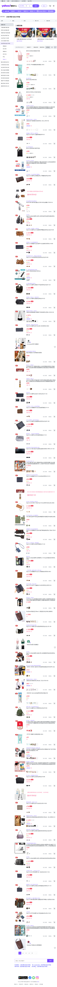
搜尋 (50, 960)
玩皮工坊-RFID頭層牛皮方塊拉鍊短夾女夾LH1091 (38, 913)
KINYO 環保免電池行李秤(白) (33, 271)
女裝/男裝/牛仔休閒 (5, 38)
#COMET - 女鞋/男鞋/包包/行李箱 (39, 966)
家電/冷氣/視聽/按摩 (5, 30)
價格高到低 (42, 47)
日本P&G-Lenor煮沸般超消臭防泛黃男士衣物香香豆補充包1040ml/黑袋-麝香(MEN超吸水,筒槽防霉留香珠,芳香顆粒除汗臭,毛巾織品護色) (40, 599)
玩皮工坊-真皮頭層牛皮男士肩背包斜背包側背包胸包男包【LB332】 (40, 216)
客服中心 (16, 984)
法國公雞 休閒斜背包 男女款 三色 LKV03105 (37, 680)
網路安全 (31, 984)
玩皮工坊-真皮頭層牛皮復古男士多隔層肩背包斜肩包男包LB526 (40, 653)
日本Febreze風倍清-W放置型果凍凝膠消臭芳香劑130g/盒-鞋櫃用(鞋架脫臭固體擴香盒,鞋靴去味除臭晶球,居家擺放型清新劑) (40, 927)
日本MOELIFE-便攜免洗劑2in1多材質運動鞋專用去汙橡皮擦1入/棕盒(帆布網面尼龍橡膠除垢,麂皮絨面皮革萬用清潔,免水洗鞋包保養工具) (40, 367)
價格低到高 (36, 47)
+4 (36, 321)
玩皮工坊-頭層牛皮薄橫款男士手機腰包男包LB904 (38, 175)
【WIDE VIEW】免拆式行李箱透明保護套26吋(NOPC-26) (40, 667)
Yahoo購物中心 (9, 6)
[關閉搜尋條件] (26, 6)
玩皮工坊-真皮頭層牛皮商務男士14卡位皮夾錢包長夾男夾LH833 (40, 558)
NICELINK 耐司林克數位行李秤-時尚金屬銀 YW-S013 (39, 202)
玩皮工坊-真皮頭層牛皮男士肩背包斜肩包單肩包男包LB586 (40, 858)
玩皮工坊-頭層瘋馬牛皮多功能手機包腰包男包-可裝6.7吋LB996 (40, 531)
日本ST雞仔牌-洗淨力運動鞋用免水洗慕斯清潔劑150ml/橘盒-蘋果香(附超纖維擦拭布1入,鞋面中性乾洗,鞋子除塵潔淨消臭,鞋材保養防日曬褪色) (40, 463)
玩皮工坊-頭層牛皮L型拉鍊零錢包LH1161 (36, 435)
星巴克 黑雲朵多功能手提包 (33, 148)
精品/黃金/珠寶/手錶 (5, 35)
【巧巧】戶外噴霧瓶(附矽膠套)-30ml (35, 64)
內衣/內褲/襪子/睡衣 (5, 40)
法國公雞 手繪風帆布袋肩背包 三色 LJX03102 (37, 121)
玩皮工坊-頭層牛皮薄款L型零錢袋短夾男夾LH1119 (38, 885)
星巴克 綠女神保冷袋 (31, 79)
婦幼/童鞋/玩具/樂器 (5, 72)
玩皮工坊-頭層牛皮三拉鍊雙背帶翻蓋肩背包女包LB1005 (40, 230)
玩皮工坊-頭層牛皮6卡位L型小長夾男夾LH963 (37, 326)
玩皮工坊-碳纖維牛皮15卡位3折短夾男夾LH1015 (38, 476)
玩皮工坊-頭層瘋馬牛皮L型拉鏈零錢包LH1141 (37, 407)
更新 (38, 981)
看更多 (31, 11)
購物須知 (26, 984)
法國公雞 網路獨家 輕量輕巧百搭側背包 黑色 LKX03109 (40, 312)
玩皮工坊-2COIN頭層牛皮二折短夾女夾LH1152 (38, 872)
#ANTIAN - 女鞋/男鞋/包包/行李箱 (22, 966)
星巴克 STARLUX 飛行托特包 (33, 92)
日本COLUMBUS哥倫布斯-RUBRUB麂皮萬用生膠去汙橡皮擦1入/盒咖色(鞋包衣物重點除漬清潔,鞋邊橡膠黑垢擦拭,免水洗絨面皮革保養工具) (41, 380)
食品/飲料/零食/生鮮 (5, 67)
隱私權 (36, 984)
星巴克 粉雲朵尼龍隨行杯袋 (33, 51)
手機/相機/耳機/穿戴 (5, 27)
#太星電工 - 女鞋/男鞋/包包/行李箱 (22, 965)
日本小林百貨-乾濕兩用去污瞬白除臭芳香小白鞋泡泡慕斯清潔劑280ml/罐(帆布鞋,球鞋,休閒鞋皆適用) (41, 162)
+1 (36, 744)
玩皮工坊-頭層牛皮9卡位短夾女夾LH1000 (36, 803)
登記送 (19, 11)
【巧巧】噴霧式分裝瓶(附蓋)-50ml (34, 734)
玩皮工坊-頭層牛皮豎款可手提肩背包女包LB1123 (38, 285)
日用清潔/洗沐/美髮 (5, 64)
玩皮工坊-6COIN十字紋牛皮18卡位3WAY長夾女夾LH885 (40, 503)
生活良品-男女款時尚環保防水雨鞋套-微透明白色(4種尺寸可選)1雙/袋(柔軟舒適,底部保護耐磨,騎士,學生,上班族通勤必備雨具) (41, 845)
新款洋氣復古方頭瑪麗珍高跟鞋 (34, 352)
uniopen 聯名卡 (42, 11)
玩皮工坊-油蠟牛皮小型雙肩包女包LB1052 (36, 708)
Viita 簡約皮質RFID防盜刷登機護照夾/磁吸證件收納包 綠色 (40, 516)
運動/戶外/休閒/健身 (5, 80)
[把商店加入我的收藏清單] (55, 347)
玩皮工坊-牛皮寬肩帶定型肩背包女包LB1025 (37, 257)
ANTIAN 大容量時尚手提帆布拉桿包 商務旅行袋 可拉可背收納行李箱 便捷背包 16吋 (41, 750)
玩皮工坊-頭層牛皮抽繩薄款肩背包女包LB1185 (37, 421)
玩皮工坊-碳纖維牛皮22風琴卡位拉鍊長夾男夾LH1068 (39, 243)
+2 (36, 75)
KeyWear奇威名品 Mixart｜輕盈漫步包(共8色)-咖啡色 (39, 611)
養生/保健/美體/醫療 (5, 70)
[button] (16, 35)
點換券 (13, 11)
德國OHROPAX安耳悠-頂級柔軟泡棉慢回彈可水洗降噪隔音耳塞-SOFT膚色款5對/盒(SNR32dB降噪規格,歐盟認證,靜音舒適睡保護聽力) (41, 763)
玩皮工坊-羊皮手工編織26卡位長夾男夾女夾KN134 (38, 585)
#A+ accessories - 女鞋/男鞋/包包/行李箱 (41, 965)
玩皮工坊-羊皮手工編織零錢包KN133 (35, 134)
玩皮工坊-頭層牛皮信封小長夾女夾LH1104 (36, 394)
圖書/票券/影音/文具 (5, 86)
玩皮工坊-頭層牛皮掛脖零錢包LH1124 (35, 544)
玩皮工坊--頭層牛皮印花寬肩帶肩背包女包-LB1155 (38, 626)
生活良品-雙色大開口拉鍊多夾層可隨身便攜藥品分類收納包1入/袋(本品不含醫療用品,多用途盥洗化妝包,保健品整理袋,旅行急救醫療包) (41, 722)
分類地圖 (41, 984)
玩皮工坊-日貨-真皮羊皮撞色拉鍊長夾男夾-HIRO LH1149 (40, 448)
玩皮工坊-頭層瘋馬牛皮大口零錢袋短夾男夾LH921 (38, 571)
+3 (36, 703)
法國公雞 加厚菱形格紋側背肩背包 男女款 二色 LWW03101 (40, 817)
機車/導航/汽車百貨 (5, 83)
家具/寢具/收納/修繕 (5, 78)
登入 (44, 6)
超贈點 (51, 11)
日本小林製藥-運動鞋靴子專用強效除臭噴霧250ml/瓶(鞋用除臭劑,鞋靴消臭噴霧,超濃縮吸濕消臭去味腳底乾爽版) (40, 107)
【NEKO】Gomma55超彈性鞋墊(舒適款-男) (37, 693)
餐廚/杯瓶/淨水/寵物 (5, 75)
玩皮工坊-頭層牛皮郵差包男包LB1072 (35, 298)
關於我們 (21, 984)
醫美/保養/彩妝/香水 (5, 62)
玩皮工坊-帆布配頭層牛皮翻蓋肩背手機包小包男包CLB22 (40, 899)
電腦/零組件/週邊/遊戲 (5, 32)
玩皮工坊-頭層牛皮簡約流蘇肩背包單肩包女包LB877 (39, 831)
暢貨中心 (26, 11)
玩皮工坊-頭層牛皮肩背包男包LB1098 (35, 776)
